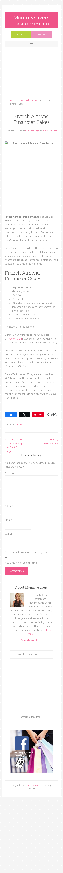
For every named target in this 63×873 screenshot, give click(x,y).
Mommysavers (32, 17)
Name (9, 505)
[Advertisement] (31, 69)
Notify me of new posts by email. (21, 562)
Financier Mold (14, 338)
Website (9, 534)
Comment (11, 473)
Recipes (19, 424)
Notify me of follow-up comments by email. (27, 552)
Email (8, 520)
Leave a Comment (49, 130)
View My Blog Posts (31, 640)
